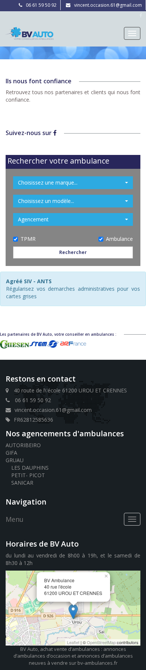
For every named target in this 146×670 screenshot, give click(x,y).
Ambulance (119, 238)
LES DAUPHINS (30, 467)
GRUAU (15, 460)
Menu (15, 519)
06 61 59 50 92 (41, 5)
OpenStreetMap (101, 642)
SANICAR (22, 482)
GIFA (11, 452)
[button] (73, 182)
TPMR (28, 238)
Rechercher (73, 252)
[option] (14, 344)
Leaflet (73, 642)
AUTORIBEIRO (23, 445)
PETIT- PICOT (28, 475)
